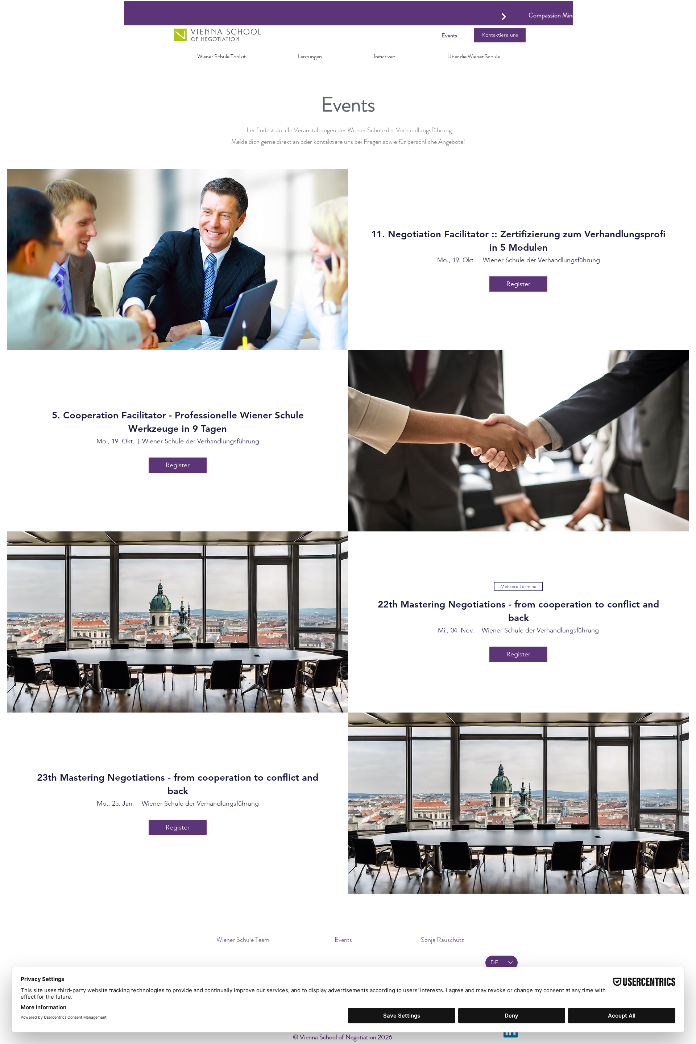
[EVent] (504, 16)
